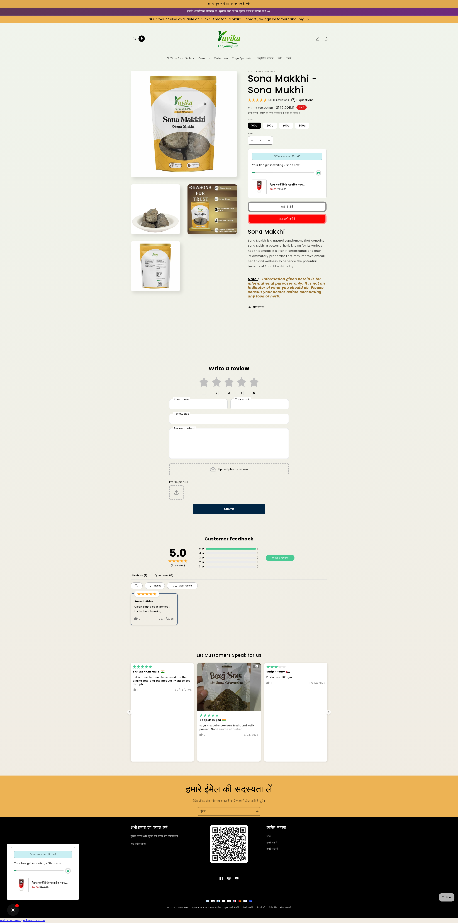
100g (254, 125)
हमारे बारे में (272, 842)
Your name (181, 399)
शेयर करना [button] (258, 307)
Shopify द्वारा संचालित (212, 907)
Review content (184, 428)
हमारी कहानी (272, 849)
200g (270, 125)
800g (302, 125)
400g (286, 125)
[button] (134, 38)
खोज (269, 836)
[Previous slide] (129, 712)
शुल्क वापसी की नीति (231, 907)
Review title (181, 414)
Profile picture (178, 482)
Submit (229, 509)
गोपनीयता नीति (248, 907)
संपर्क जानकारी (285, 907)
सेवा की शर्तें (261, 907)
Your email (242, 399)
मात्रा (250, 133)
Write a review (280, 557)
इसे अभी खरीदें (287, 219)
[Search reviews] (137, 585)
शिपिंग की (264, 112)
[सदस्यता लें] (257, 811)
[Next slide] (328, 712)
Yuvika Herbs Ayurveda (189, 907)
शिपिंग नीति (273, 907)
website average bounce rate (22, 920)
